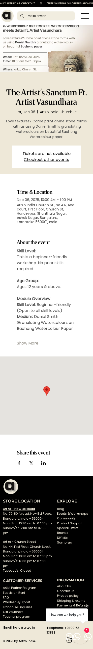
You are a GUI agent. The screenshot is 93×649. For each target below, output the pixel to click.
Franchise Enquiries (17, 607)
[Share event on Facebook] (19, 463)
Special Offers (67, 528)
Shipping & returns (71, 601)
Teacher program (16, 616)
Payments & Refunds (73, 605)
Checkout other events (46, 159)
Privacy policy (68, 596)
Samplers (64, 542)
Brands (62, 533)
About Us (64, 586)
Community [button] (66, 518)
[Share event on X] (31, 463)
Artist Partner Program (19, 588)
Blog (60, 509)
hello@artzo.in (24, 627)
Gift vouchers (13, 612)
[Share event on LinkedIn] (43, 463)
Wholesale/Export (16, 602)
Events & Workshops (72, 513)
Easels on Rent (14, 593)
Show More (27, 343)
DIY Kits (62, 538)
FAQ (6, 597)
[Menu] (85, 15)
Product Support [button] (70, 523)
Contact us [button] (65, 591)
